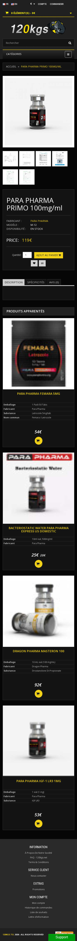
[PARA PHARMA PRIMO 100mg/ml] (38, 111)
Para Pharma (39, 221)
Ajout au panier (47, 255)
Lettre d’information (38, 916)
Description (14, 282)
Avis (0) (54, 282)
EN (15, 4)
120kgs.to (8, 934)
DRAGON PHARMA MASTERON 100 (38, 651)
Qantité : (17, 255)
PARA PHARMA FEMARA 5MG (38, 394)
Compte (42, 4)
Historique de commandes (38, 907)
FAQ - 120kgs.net (38, 857)
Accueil (11, 66)
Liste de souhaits (38, 912)
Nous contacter (38, 875)
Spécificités (35, 282)
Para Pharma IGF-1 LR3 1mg (38, 781)
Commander (57, 4)
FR (7, 4)
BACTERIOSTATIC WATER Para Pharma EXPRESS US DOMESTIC (39, 529)
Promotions (39, 889)
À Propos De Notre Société (38, 852)
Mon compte (38, 902)
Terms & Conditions (38, 862)
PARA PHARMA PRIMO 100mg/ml (41, 66)
